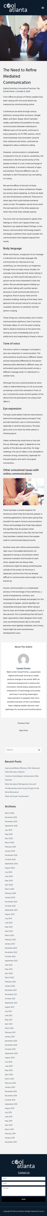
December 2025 (11, 817)
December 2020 (11, 1040)
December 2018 (11, 1142)
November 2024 (11, 855)
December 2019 (11, 1091)
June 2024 (9, 876)
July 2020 (8, 1062)
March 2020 (9, 1078)
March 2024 (9, 889)
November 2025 (11, 821)
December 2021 (11, 990)
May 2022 (9, 969)
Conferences (8, 111)
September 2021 (11, 1002)
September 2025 (11, 825)
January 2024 (10, 897)
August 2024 (10, 868)
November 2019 (11, 1095)
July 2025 (8, 830)
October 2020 (10, 1049)
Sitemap (41, 1211)
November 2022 (11, 952)
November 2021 (11, 994)
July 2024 (8, 872)
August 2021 (9, 1007)
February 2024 (10, 893)
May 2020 (9, 1070)
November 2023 (11, 901)
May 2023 (8, 927)
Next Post (23, 730)
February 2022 (10, 981)
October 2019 (10, 1100)
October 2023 (10, 906)
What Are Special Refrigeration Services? (20, 784)
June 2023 (8, 922)
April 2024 (9, 884)
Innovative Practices (27, 88)
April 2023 (9, 931)
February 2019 (10, 1133)
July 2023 (8, 918)
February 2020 (10, 1083)
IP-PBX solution (28, 134)
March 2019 (9, 1129)
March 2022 (9, 977)
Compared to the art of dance (16, 156)
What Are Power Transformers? (17, 796)
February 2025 (10, 846)
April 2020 (9, 1074)
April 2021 (8, 1024)
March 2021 (9, 1028)
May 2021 (8, 1019)
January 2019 (10, 1137)
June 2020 (9, 1066)
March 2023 (9, 935)
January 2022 (10, 986)
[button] (43, 8)
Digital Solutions (10, 88)
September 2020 (11, 1053)
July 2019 (8, 1112)
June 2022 (9, 965)
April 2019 (8, 1125)
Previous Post (23, 723)
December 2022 (11, 948)
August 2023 (9, 914)
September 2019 (11, 1104)
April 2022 (9, 973)
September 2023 (11, 910)
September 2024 (11, 863)
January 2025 (10, 851)
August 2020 (10, 1057)
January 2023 (10, 943)
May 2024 (9, 880)
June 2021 (8, 1015)
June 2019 (8, 1116)
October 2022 (10, 956)
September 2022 (11, 960)
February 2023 (10, 939)
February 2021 (10, 1032)
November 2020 (11, 1045)
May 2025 (9, 834)
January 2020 (10, 1087)
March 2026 (9, 813)
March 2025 (9, 842)
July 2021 (8, 1011)
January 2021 (10, 1036)
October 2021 (10, 998)
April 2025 (9, 838)
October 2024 (10, 859)
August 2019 (9, 1108)
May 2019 (8, 1121)
